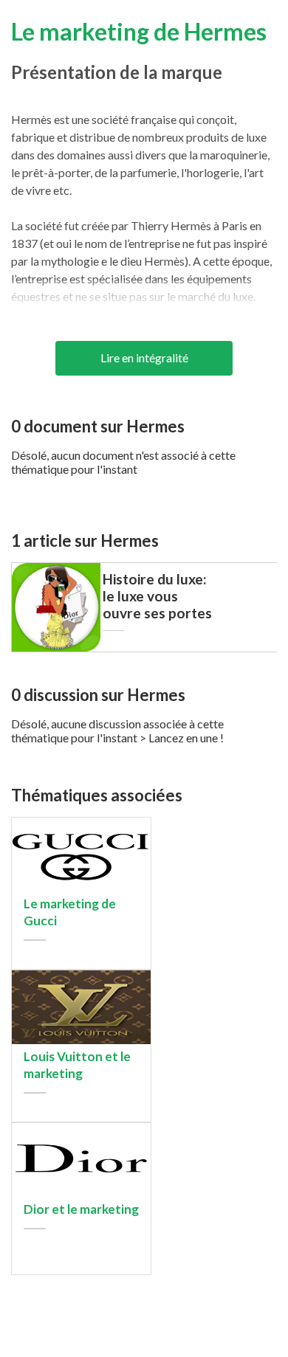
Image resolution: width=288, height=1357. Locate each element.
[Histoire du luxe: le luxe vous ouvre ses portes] (56, 647)
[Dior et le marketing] (81, 1193)
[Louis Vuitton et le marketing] (81, 1040)
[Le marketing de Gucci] (81, 887)
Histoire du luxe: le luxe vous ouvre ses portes (157, 595)
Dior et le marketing (81, 1209)
